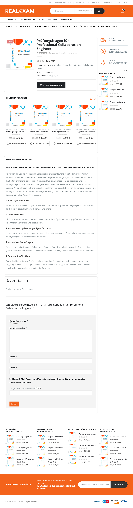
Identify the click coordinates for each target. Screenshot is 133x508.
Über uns (95, 2)
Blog (41, 19)
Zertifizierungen (27, 19)
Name (13, 356)
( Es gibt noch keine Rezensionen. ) (62, 53)
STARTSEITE (10, 19)
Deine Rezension (18, 328)
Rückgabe (52, 19)
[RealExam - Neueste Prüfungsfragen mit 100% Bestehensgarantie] (19, 11)
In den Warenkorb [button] (17, 143)
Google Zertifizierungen (16, 129)
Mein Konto (81, 2)
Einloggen (123, 2)
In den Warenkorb (52, 85)
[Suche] (99, 11)
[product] (16, 115)
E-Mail (13, 367)
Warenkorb (109, 2)
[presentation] (125, 70)
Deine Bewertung (18, 321)
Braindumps (66, 19)
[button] (90, 99)
